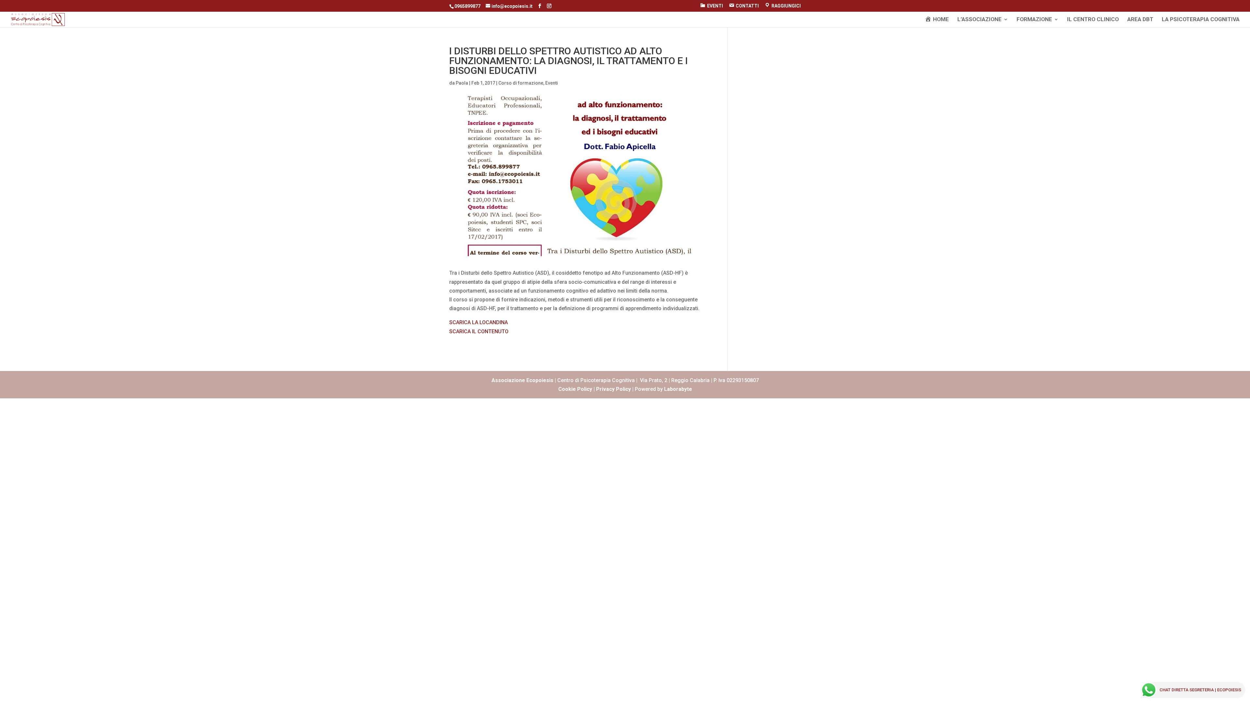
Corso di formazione (520, 83)
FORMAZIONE (1034, 19)
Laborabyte (678, 389)
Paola (462, 83)
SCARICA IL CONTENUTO (478, 331)
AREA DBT (1140, 19)
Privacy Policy (613, 389)
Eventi (551, 83)
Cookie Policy (575, 389)
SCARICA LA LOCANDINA (478, 322)
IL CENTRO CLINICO (1093, 19)
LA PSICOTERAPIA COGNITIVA (1201, 19)
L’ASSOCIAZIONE (979, 19)
